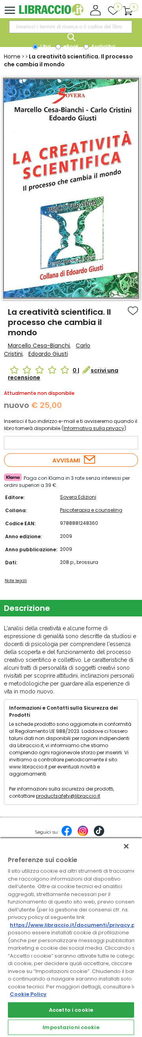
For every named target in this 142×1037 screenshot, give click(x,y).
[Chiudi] (126, 846)
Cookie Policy (28, 994)
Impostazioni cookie (71, 1027)
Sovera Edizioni (78, 497)
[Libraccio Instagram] (82, 835)
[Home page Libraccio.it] (51, 13)
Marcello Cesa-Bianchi (39, 345)
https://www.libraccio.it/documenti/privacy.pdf (75, 925)
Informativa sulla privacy (94, 428)
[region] (71, 937)
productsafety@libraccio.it (68, 796)
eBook (70, 46)
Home (12, 56)
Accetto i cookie (71, 1010)
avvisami (66, 460)
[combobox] (70, 27)
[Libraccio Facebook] (66, 835)
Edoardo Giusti (48, 354)
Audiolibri (102, 46)
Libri (44, 46)
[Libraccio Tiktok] (99, 835)
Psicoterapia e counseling (91, 510)
